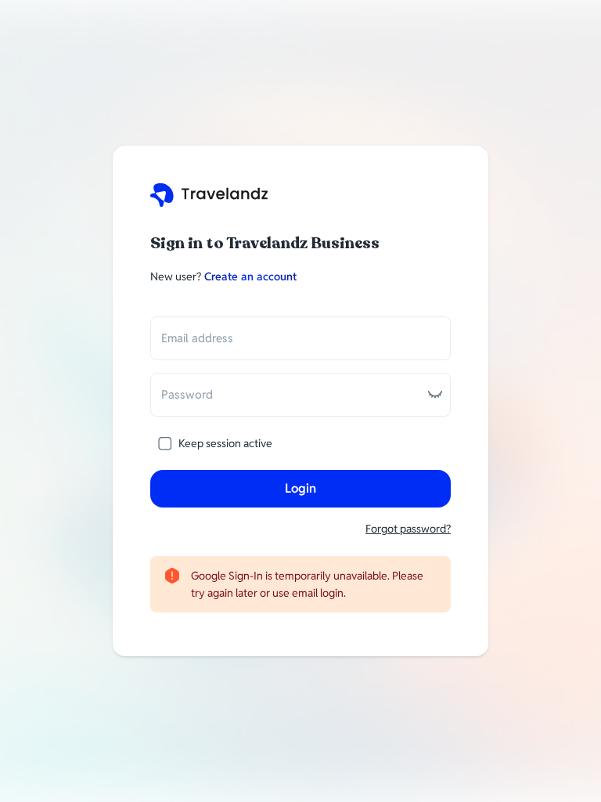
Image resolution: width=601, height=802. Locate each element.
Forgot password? (408, 529)
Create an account (250, 276)
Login (300, 488)
